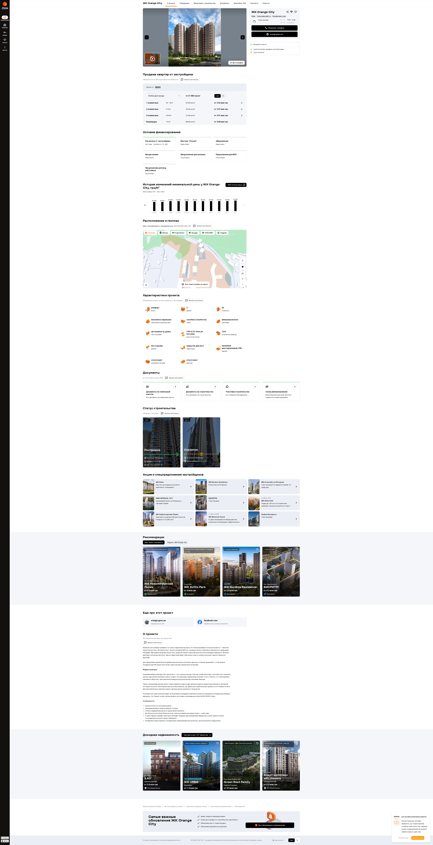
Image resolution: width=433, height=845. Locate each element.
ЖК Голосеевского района (173, 806)
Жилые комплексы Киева (152, 806)
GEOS (158, 87)
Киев (253, 16)
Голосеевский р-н (264, 16)
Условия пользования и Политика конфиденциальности (161, 840)
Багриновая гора (279, 16)
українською (279, 840)
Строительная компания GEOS (220, 806)
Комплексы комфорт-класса (196, 806)
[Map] (194, 259)
